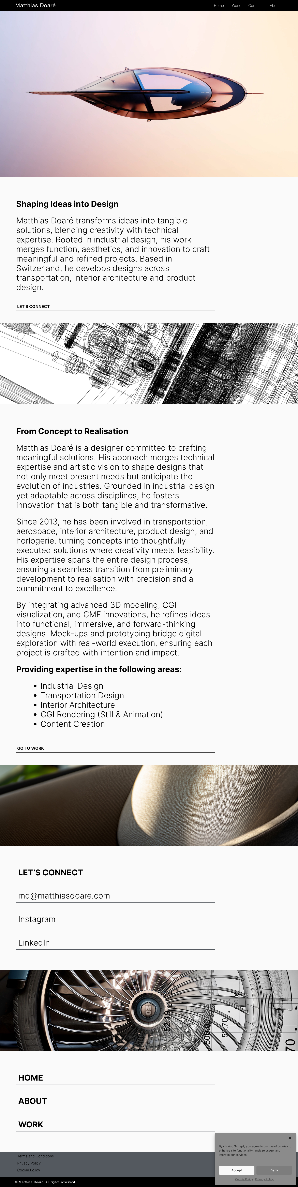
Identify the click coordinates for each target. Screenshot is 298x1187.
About (275, 5)
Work (236, 5)
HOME (30, 1078)
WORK (30, 1124)
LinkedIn (34, 943)
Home (219, 5)
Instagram (37, 919)
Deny (274, 1170)
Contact (255, 5)
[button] (290, 1138)
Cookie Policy (244, 1179)
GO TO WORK (30, 748)
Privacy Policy (264, 1179)
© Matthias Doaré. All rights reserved (45, 1182)
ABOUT (32, 1101)
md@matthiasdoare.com (64, 896)
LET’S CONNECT (33, 306)
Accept (236, 1170)
